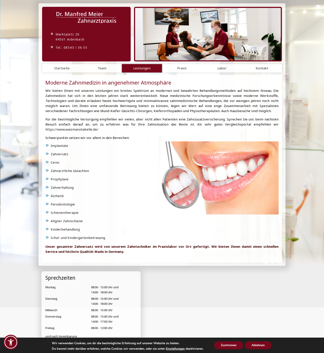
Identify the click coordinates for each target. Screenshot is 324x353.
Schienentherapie (64, 212)
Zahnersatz (59, 153)
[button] (10, 342)
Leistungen (142, 68)
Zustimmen (228, 345)
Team (102, 68)
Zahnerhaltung (62, 187)
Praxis (182, 68)
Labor (222, 68)
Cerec (55, 162)
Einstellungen (175, 349)
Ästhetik (57, 195)
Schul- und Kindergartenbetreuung (78, 237)
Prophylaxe (60, 179)
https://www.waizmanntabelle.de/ (71, 129)
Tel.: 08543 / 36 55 (72, 47)
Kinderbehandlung (65, 229)
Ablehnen (258, 345)
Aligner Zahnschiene (67, 220)
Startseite (62, 68)
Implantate (59, 145)
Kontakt (262, 68)
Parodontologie (63, 204)
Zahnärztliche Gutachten (70, 170)
